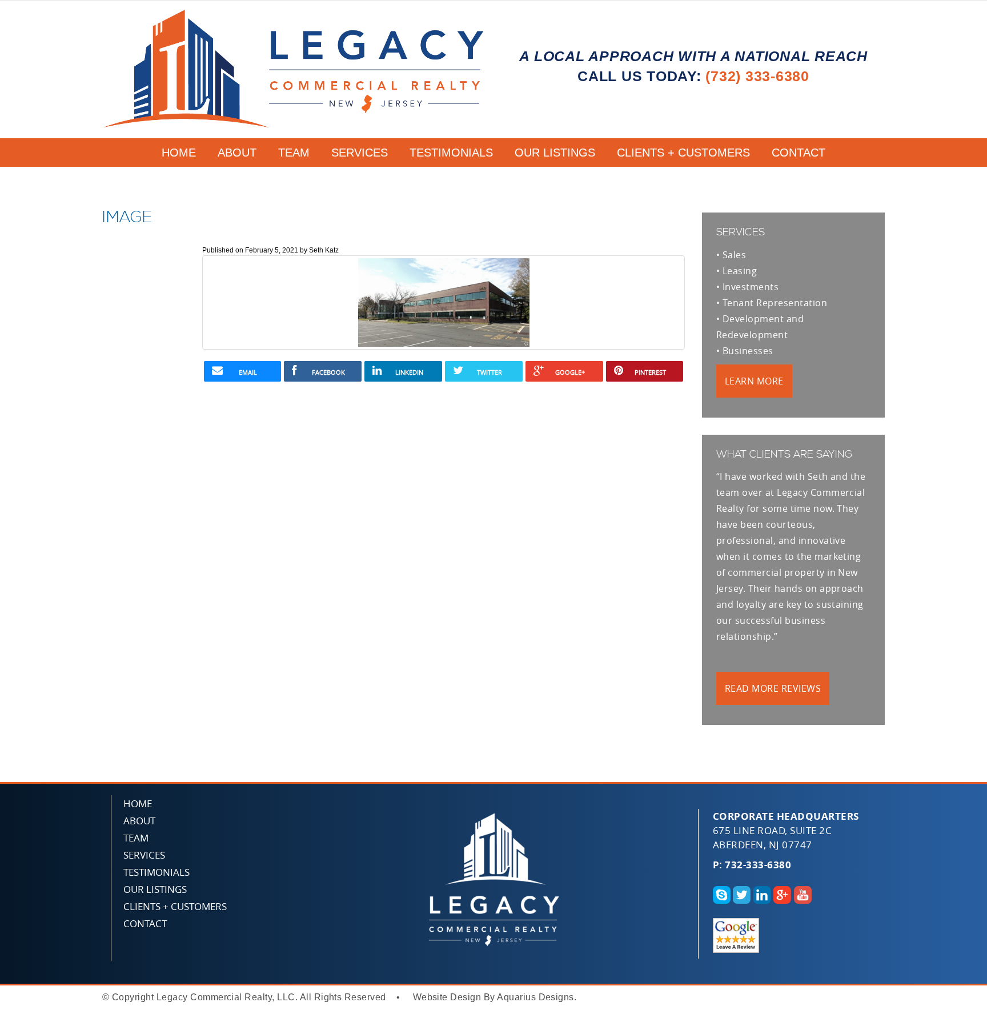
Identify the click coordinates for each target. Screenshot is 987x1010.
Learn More (754, 381)
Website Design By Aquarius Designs (493, 997)
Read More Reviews (773, 688)
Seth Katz (324, 250)
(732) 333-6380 (757, 76)
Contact (798, 152)
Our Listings (555, 152)
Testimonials (451, 152)
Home (179, 152)
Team (294, 152)
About (237, 152)
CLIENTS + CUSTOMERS (683, 152)
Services (359, 152)
